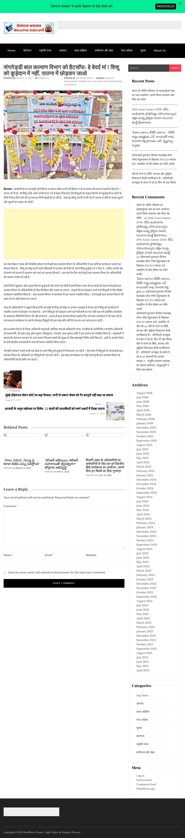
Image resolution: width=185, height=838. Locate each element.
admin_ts (43, 78)
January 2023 (144, 579)
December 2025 (146, 428)
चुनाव (143, 50)
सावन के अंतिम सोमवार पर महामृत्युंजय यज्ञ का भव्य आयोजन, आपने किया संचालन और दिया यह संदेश (153, 95)
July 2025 (142, 449)
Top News (80, 78)
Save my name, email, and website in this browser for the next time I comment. (57, 572)
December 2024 (146, 480)
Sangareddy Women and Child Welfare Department (93, 81)
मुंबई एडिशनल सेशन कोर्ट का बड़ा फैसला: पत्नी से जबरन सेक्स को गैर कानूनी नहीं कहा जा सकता (59, 395)
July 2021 (142, 657)
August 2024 (144, 497)
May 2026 (142, 406)
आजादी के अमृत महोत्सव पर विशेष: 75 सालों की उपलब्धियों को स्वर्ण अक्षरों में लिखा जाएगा (55, 409)
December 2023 (146, 532)
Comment (11, 506)
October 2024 (144, 488)
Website (91, 555)
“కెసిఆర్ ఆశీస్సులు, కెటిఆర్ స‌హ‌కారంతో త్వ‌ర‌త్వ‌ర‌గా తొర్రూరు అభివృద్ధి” (61, 464)
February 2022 (145, 627)
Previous (12, 390)
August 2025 (144, 445)
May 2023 (142, 562)
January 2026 (144, 423)
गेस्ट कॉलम (127, 50)
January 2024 (144, 527)
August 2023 (144, 549)
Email (49, 555)
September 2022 (146, 597)
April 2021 (143, 670)
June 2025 (142, 454)
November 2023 (146, 536)
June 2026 (142, 402)
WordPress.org (145, 789)
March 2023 (143, 571)
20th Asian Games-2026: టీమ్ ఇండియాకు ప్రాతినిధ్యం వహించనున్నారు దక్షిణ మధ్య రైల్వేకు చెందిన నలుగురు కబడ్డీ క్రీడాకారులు (153, 226)
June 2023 (142, 558)
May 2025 (142, 458)
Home (11, 50)
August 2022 (144, 601)
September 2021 (146, 649)
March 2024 (143, 519)
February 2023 (145, 575)
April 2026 (143, 410)
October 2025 (144, 436)
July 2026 (142, 397)
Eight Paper (52, 832)
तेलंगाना (27, 50)
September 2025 (146, 441)
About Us (160, 50)
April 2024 (143, 514)
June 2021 (142, 662)
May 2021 (142, 666)
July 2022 (142, 605)
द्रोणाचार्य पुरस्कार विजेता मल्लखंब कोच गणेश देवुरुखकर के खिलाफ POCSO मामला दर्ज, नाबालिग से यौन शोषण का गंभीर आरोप (154, 160)
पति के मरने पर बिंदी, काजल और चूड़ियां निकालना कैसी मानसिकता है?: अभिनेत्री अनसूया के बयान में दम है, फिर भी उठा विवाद (154, 178)
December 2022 (146, 584)
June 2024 (142, 506)
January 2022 (144, 631)
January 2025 (144, 475)
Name (8, 555)
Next (100, 404)
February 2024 (145, 523)
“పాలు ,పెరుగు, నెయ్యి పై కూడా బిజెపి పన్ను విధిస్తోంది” (22, 462)
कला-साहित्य (80, 50)
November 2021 (146, 640)
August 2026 (144, 393)
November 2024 (146, 484)
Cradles (109, 78)
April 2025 (143, 462)
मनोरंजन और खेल (104, 50)
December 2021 (146, 636)
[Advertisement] (64, 234)
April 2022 (143, 618)
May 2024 (142, 510)
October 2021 (144, 644)
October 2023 (144, 540)
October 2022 (144, 592)
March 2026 (143, 415)
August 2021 (144, 653)
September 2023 (146, 545)
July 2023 (142, 553)
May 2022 (142, 614)
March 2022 (143, 623)
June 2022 (142, 610)
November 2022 (146, 588)
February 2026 (145, 419)
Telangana (70, 84)
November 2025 (146, 432)
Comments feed (146, 784)
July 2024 (142, 501)
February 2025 (145, 471)
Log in (140, 776)
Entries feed (143, 780)
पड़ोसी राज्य (45, 50)
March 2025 (143, 467)
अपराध (62, 50)
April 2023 (143, 566)
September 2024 (146, 493)
